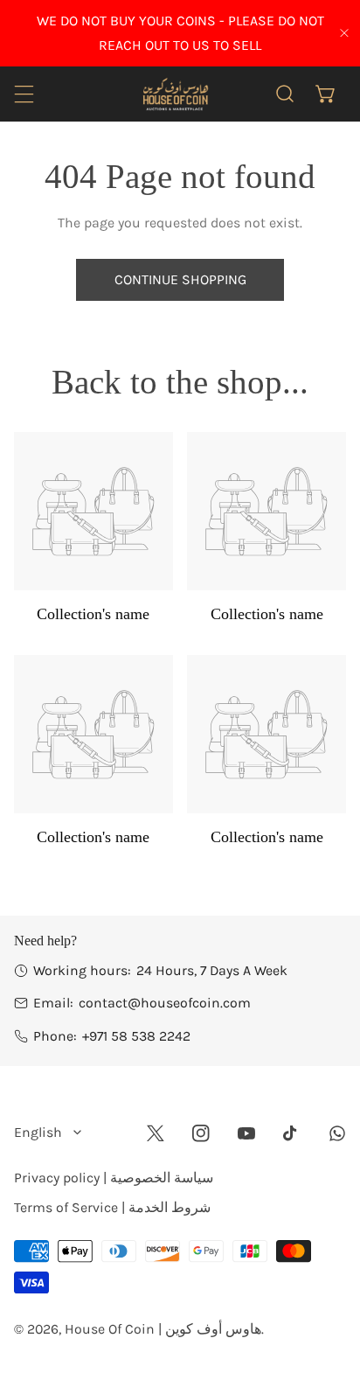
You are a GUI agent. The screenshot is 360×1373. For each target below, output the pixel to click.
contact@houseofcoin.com (165, 1002)
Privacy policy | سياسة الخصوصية (113, 1177)
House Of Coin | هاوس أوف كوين (163, 1329)
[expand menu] (24, 94)
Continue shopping (180, 279)
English (38, 1132)
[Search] (285, 94)
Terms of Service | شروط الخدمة (112, 1207)
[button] (325, 94)
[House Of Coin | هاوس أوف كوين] (175, 93)
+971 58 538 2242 (136, 1036)
